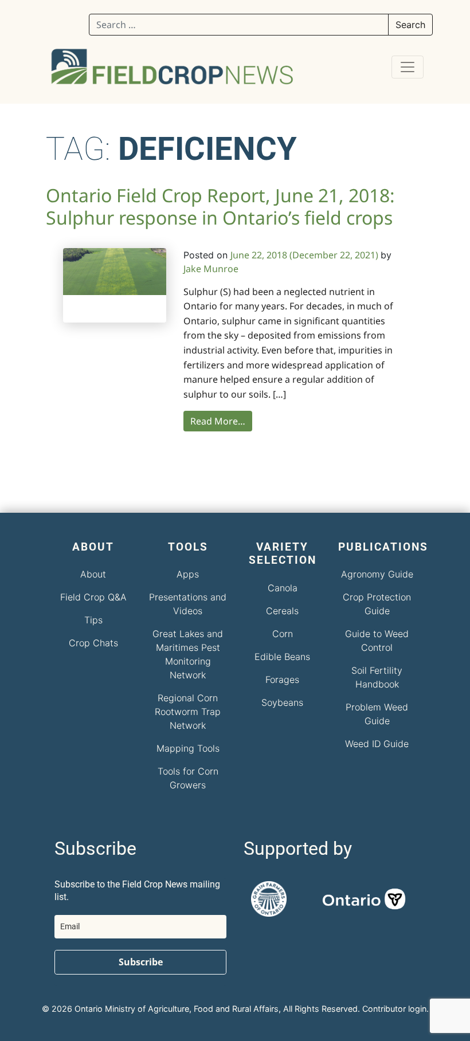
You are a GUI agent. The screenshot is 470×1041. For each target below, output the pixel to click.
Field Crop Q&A (93, 597)
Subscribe (141, 962)
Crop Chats (93, 643)
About (93, 574)
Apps (188, 574)
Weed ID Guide (377, 743)
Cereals (282, 610)
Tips (93, 620)
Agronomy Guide (377, 574)
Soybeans (282, 702)
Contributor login (394, 1008)
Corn (282, 633)
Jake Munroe (210, 268)
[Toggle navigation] (407, 67)
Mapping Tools (188, 748)
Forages (282, 679)
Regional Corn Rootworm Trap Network (188, 711)
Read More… (217, 421)
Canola (282, 588)
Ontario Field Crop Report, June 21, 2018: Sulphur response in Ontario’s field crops (220, 206)
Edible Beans (282, 656)
